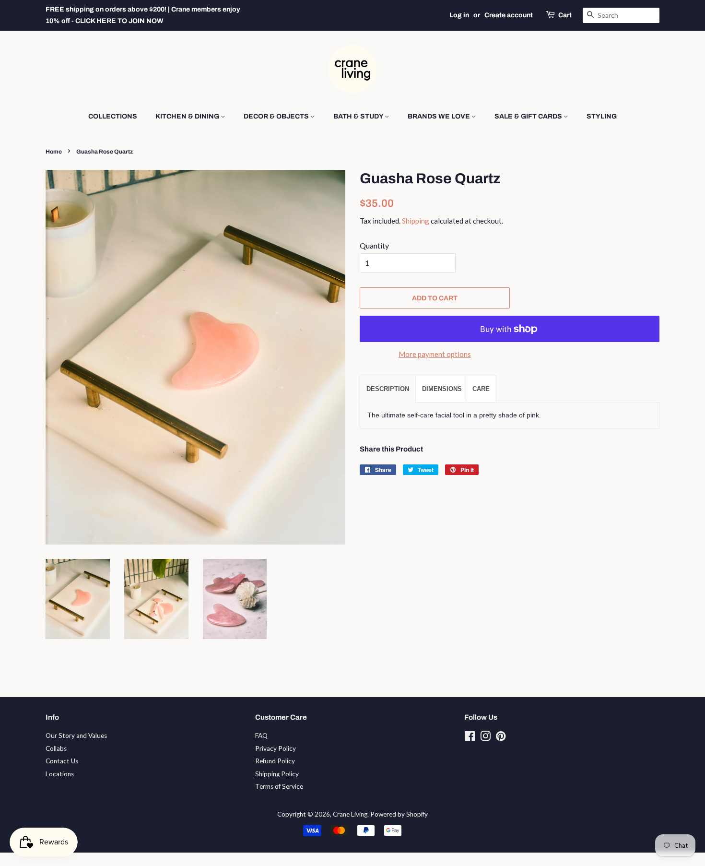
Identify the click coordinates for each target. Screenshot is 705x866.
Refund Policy (275, 761)
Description (387, 388)
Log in (459, 15)
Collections (112, 116)
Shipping (415, 220)
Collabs (56, 748)
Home (54, 151)
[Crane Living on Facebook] (469, 738)
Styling (602, 116)
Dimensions (442, 388)
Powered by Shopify (399, 814)
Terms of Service (279, 786)
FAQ (261, 735)
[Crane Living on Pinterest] (500, 738)
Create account (508, 15)
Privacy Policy (275, 748)
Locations (60, 774)
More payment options (435, 354)
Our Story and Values (76, 735)
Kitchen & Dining (188, 116)
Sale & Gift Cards (529, 116)
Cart (565, 15)
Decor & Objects (277, 116)
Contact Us (62, 761)
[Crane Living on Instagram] (485, 738)
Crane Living (350, 814)
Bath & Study (359, 116)
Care (481, 388)
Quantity (374, 245)
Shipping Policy (277, 774)
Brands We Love (439, 116)
